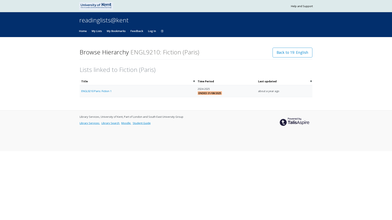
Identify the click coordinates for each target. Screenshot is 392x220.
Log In (152, 31)
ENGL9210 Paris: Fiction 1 (96, 91)
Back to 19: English (292, 52)
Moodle (126, 123)
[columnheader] (138, 81)
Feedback (136, 31)
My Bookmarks (116, 31)
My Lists (97, 31)
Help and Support (302, 6)
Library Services (90, 123)
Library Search (110, 123)
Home (83, 31)
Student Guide (142, 123)
